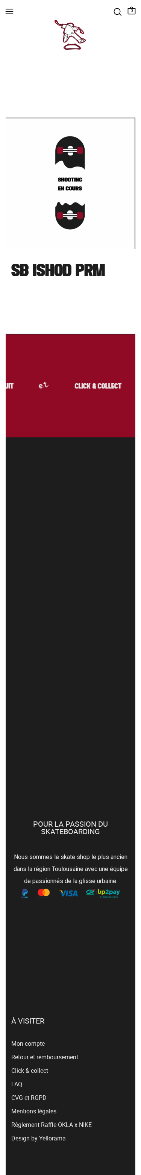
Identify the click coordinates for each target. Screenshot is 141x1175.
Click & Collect (97, 386)
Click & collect (29, 1070)
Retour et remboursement (44, 1057)
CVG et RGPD (29, 1097)
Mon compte (28, 1043)
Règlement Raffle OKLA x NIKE (51, 1125)
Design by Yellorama (38, 1138)
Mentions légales (33, 1111)
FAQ (16, 1084)
